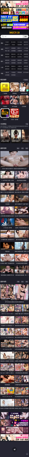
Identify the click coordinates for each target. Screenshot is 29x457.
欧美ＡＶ (20, 48)
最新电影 (3, 282)
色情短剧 (13, 75)
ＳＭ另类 (26, 50)
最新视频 (3, 148)
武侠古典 (26, 66)
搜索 (26, 36)
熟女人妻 (7, 50)
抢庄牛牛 (26, 44)
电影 (2, 55)
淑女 (22, 281)
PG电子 (7, 42)
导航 (2, 73)
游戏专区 (26, 42)
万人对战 (20, 42)
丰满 (18, 281)
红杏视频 (7, 75)
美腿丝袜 (7, 63)
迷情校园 (7, 69)
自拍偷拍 (13, 48)
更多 (27, 148)
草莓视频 (20, 72)
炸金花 (13, 44)
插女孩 (7, 72)
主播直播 (20, 50)
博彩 (2, 43)
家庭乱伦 (13, 66)
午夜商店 (13, 72)
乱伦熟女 (20, 56)
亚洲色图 (13, 60)
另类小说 (13, 69)
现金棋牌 (20, 44)
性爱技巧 (26, 69)
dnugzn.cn (14, 32)
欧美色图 (20, 60)
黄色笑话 (20, 69)
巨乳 (22, 148)
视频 (2, 49)
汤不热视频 (25, 72)
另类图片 (26, 63)
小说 (2, 67)
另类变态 (26, 56)
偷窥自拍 (7, 60)
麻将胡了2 (7, 44)
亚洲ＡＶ (7, 48)
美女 (18, 148)
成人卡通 (20, 54)
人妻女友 (20, 66)
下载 (27, 124)
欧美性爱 (26, 54)
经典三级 (13, 56)
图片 (2, 61)
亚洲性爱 (7, 54)
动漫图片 (26, 60)
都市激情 (7, 66)
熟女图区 (20, 63)
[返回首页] (27, 453)
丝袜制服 (13, 50)
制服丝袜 (7, 56)
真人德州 (13, 42)
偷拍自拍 (13, 54)
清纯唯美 (13, 63)
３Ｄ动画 (26, 48)
